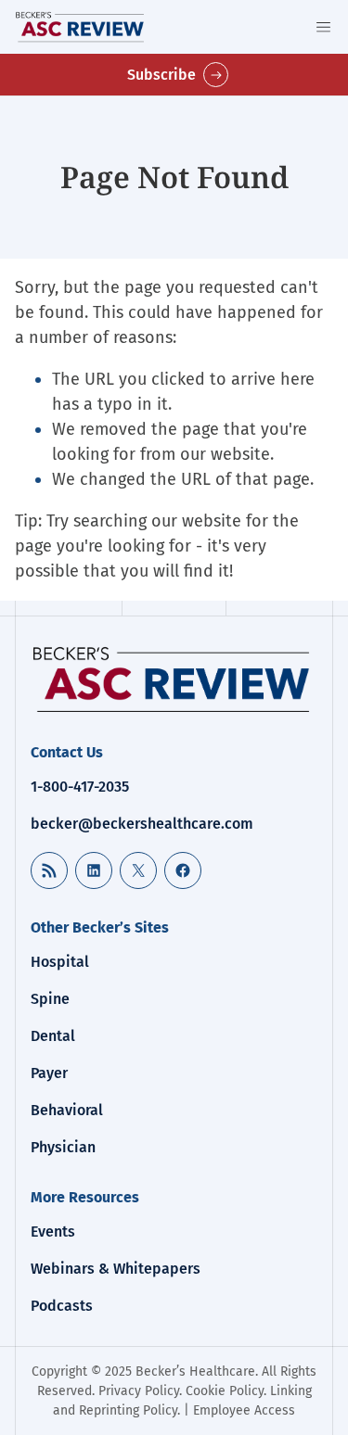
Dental (53, 1036)
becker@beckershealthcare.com (142, 823)
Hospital (60, 962)
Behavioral (67, 1110)
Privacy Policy (138, 1391)
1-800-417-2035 (80, 786)
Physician (63, 1147)
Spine (50, 999)
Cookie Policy (225, 1391)
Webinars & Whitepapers (115, 1268)
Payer (49, 1073)
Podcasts (62, 1305)
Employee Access (244, 1410)
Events (53, 1231)
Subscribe (161, 74)
